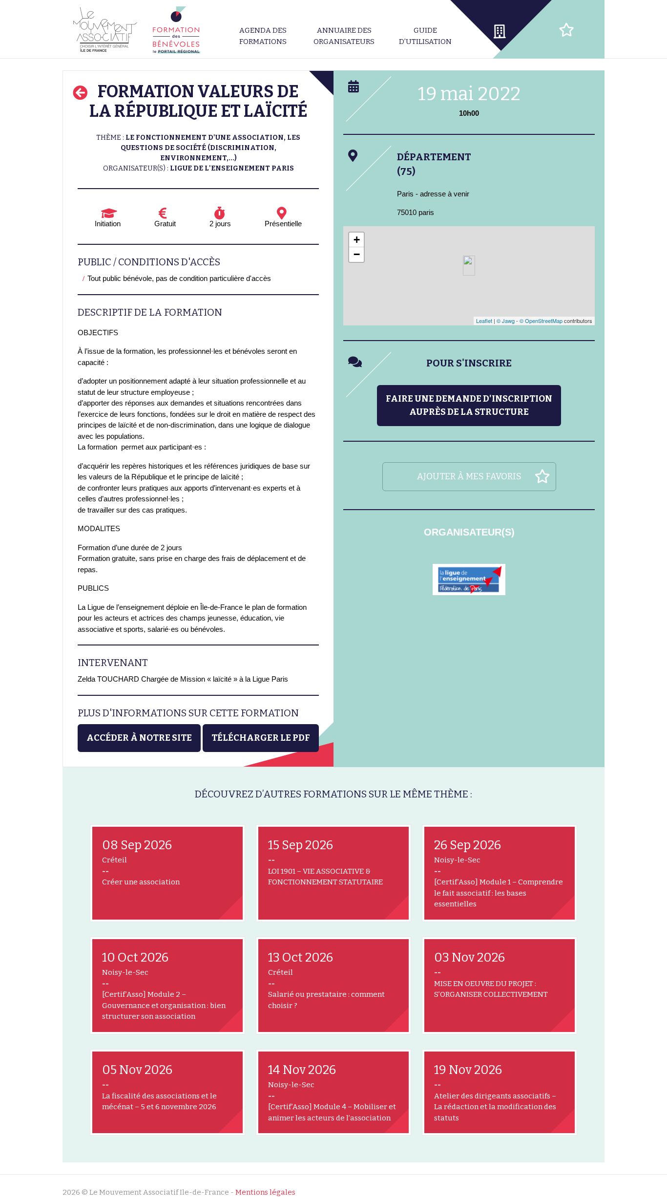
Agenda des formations (263, 36)
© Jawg (506, 320)
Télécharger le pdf (260, 737)
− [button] (357, 254)
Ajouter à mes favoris (469, 476)
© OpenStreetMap (541, 320)
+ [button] (357, 240)
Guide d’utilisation (425, 36)
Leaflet (484, 320)
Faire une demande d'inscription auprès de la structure (469, 405)
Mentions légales (265, 1192)
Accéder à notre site (139, 737)
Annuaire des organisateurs (344, 36)
